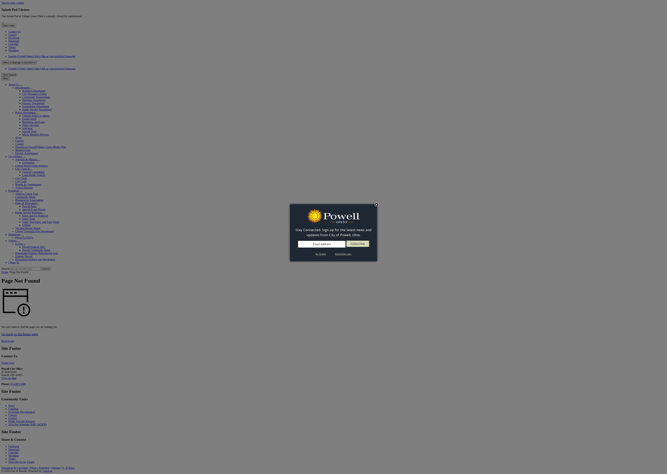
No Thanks (320, 254)
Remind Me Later (343, 254)
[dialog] (333, 232)
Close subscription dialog (376, 205)
